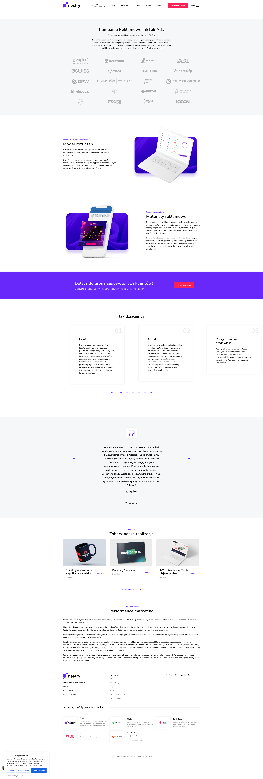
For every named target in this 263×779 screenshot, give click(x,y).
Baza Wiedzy (114, 683)
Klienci (148, 6)
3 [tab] (133, 392)
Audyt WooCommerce (99, 6)
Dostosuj (11, 770)
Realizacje (124, 6)
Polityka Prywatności (117, 694)
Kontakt (160, 6)
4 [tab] (139, 392)
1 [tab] (121, 392)
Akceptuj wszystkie (39, 770)
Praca (112, 691)
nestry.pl (120, 15)
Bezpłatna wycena (178, 6)
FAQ (111, 687)
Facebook (172, 675)
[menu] (197, 6)
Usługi (113, 6)
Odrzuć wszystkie (23, 770)
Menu (193, 6)
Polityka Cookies (115, 698)
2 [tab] (127, 392)
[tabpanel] (97, 354)
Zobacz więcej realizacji (130, 589)
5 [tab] (145, 392)
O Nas (112, 679)
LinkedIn (187, 675)
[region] (26, 763)
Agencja (137, 6)
